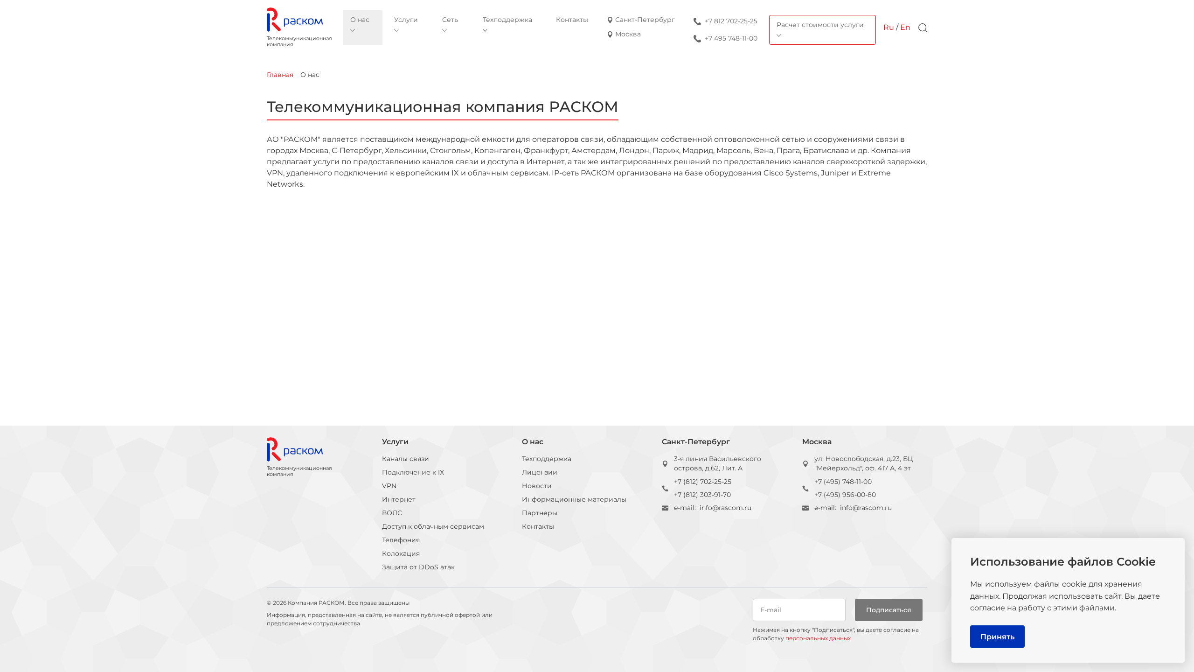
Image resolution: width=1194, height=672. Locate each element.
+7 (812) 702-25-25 (702, 481)
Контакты (538, 526)
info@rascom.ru (725, 508)
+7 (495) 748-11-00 (843, 481)
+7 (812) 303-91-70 (702, 494)
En (905, 27)
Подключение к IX (413, 472)
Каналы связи (405, 459)
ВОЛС (392, 513)
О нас (532, 441)
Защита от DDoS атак (418, 567)
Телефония (401, 540)
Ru (888, 27)
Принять (997, 636)
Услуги (395, 441)
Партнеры (539, 513)
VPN (389, 486)
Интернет (399, 499)
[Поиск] (922, 27)
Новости (537, 486)
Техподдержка (546, 459)
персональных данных (818, 638)
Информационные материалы (574, 499)
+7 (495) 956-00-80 (845, 494)
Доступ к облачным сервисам (433, 526)
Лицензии (539, 472)
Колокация (401, 553)
